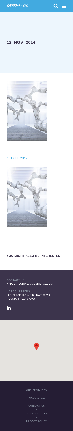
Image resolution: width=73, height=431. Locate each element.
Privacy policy (36, 421)
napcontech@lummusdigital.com (30, 283)
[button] (36, 346)
